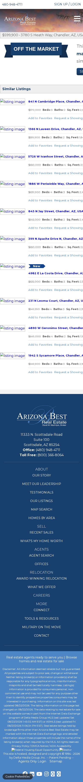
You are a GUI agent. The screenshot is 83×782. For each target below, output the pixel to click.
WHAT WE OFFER (42, 587)
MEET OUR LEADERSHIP (41, 484)
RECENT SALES (41, 532)
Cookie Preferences (18, 776)
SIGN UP (61, 4)
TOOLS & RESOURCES (41, 618)
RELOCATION (41, 572)
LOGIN (75, 4)
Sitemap (56, 761)
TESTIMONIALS (41, 492)
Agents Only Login (32, 761)
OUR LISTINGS (41, 501)
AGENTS (41, 549)
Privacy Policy (20, 745)
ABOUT (41, 469)
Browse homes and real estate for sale (48, 659)
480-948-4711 (12, 4)
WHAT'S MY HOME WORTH (41, 541)
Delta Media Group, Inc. (29, 757)
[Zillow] (59, 773)
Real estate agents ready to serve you (34, 657)
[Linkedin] (32, 773)
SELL (41, 526)
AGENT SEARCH (41, 555)
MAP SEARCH (41, 509)
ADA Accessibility (60, 745)
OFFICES (41, 564)
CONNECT (41, 610)
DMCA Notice (39, 745)
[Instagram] (46, 773)
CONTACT (41, 636)
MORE (41, 604)
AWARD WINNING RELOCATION (41, 578)
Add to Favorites (40, 118)
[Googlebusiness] (53, 773)
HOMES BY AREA (41, 518)
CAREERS (41, 595)
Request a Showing (68, 118)
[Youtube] (39, 773)
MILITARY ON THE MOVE (41, 627)
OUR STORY (41, 475)
